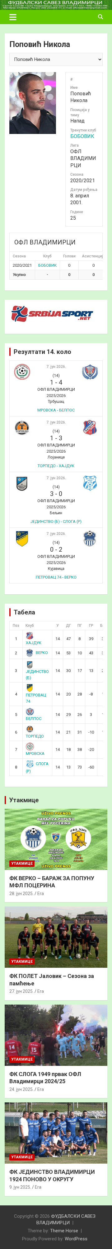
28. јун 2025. (21, 893)
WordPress (76, 1239)
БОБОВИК (82, 136)
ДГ (68, 625)
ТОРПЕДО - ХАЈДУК (56, 465)
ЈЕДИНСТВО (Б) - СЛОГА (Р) (56, 521)
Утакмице (24, 800)
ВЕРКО (42, 652)
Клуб (30, 625)
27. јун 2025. (21, 991)
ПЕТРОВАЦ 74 (36, 698)
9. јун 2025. (20, 1187)
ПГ (79, 625)
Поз (16, 625)
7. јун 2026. (56, 366)
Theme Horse (64, 1231)
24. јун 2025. (21, 1089)
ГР (91, 625)
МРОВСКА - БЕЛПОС (56, 410)
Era (40, 893)
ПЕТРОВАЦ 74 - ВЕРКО (56, 577)
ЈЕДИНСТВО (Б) (37, 674)
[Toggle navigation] (13, 17)
